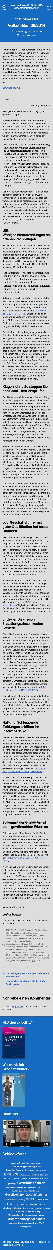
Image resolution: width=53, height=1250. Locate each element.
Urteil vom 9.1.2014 (13, 957)
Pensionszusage (33, 1211)
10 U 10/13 (10, 930)
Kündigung (8, 1208)
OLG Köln (46, 1208)
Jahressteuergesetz (13, 944)
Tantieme (41, 1215)
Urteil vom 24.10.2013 (23, 955)
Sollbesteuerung (20, 949)
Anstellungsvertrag (23, 1166)
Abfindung (25, 1163)
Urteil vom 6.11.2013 (41, 955)
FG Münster (15, 1178)
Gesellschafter (34, 1191)
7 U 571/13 (19, 930)
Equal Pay (28, 933)
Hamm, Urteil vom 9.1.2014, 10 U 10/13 (23, 859)
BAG (38, 1166)
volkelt (20, 31)
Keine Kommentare (28, 35)
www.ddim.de (9, 605)
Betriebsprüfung (41, 930)
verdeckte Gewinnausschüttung (23, 1222)
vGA (41, 1223)
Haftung (40, 938)
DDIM (12, 933)
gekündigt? (12, 1183)
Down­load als (11, 87)
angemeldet (17, 1006)
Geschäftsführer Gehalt (16, 1187)
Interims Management (26, 941)
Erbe (35, 933)
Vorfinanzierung (27, 960)
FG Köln (7, 1179)
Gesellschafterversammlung (14, 1200)
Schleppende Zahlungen (38, 946)
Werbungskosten (26, 1226)
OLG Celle (30, 1208)
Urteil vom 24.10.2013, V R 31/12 (24, 312)
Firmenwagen (36, 1178)
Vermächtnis (39, 957)
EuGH (34, 1175)
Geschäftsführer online (36, 1187)
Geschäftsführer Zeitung (19, 1191)
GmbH (22, 938)
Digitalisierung (25, 1175)
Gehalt (46, 1179)
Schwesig (10, 949)
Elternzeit (19, 933)
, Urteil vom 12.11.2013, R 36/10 (25, 688)
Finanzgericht (38, 935)
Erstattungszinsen (13, 935)
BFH (7, 933)
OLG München (18, 1211)
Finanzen (24, 1178)
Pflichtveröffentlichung (17, 1215)
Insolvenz (24, 1204)
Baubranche (29, 930)
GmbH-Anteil (31, 938)
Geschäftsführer (12, 938)
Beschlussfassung (14, 1170)
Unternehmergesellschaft (26, 1218)
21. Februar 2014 (35, 31)
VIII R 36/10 (15, 960)
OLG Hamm (33, 944)
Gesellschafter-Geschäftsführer (26, 1194)
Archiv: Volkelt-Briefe (26, 19)
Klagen (25, 944)
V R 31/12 (30, 957)
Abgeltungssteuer (36, 1163)
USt (23, 957)
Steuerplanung (32, 1215)
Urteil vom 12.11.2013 (26, 952)
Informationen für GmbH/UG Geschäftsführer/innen (26, 6)
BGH (15, 1174)
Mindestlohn (20, 1208)
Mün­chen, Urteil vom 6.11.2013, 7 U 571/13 (24, 770)
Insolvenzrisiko (12, 941)
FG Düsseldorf (26, 935)
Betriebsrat (42, 1170)
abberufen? (15, 1163)
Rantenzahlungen (21, 946)
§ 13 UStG (38, 960)
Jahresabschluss (37, 1204)
